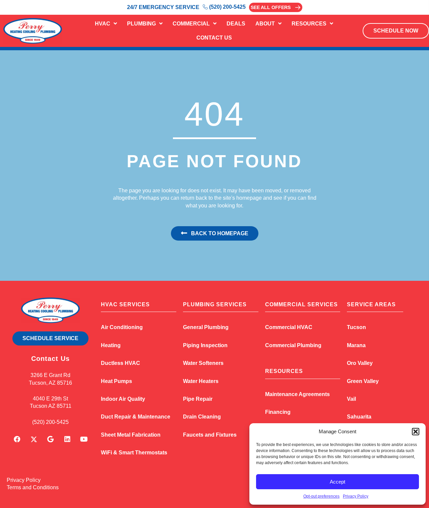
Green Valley (363, 381)
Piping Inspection (205, 345)
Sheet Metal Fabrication (131, 435)
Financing (278, 412)
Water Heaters (201, 381)
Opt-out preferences (321, 496)
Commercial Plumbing (293, 345)
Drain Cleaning (202, 417)
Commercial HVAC (288, 327)
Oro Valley (360, 363)
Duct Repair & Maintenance (135, 417)
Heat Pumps (116, 381)
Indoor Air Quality (123, 399)
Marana (356, 345)
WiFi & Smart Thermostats (134, 452)
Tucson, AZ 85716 (50, 383)
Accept (337, 482)
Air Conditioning (122, 327)
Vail (351, 399)
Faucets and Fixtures (210, 435)
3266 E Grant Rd (50, 375)
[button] (415, 431)
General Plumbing (206, 327)
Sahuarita (359, 417)
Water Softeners (203, 363)
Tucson (356, 327)
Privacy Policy (355, 496)
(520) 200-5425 (50, 422)
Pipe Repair (197, 399)
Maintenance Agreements (297, 394)
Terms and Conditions (33, 487)
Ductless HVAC (120, 363)
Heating (111, 345)
